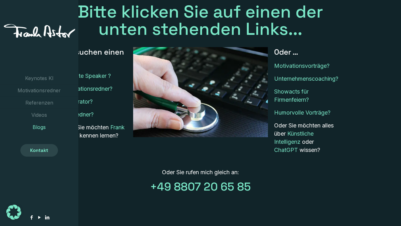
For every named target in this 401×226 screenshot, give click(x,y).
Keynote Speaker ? (86, 76)
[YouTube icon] (39, 217)
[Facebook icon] (31, 217)
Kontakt (39, 150)
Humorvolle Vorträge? (302, 112)
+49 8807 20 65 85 (200, 187)
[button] (14, 212)
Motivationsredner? (87, 88)
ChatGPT (286, 150)
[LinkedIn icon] (47, 217)
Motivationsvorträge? (302, 65)
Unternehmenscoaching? (306, 78)
